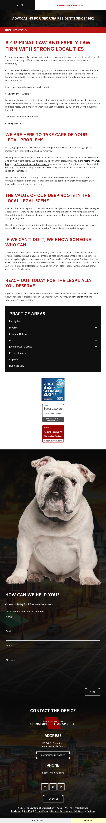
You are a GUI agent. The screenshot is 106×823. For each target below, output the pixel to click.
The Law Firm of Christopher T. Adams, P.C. (46, 807)
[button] (17, 5)
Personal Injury (17, 353)
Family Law (15, 321)
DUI (11, 340)
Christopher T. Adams (19, 93)
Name (9, 616)
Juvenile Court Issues (20, 346)
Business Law (16, 365)
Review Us (53, 798)
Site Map (28, 811)
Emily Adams (14, 123)
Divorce (13, 327)
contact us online (80, 296)
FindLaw (91, 811)
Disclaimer (16, 811)
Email (9, 631)
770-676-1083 (61, 296)
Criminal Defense (18, 334)
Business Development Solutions (66, 811)
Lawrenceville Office (53, 755)
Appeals (13, 359)
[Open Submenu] (96, 321)
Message (10, 660)
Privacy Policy (41, 811)
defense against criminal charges (31, 164)
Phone (9, 645)
